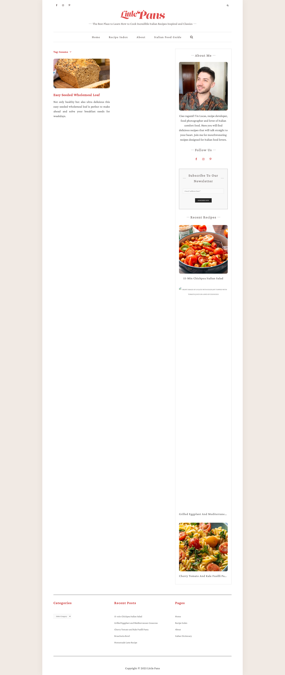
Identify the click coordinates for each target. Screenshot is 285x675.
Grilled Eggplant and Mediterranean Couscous (136, 623)
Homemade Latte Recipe (125, 642)
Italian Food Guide (168, 37)
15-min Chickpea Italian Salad (128, 616)
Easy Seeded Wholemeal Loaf (76, 95)
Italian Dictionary (183, 636)
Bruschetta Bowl (122, 636)
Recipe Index (118, 37)
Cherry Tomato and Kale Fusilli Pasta (131, 629)
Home (96, 37)
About (141, 37)
